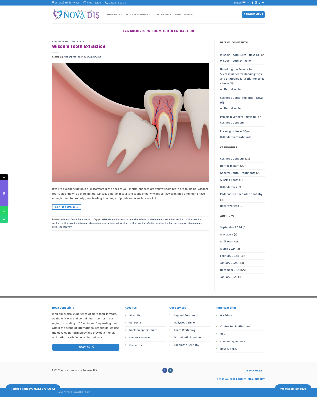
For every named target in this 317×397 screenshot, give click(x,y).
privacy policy (228, 349)
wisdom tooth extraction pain (171, 223)
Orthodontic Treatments (235, 137)
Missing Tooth (229, 180)
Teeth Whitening (184, 330)
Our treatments (137, 14)
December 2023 (230, 270)
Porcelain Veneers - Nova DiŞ (238, 117)
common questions (232, 341)
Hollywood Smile (184, 322)
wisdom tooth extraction (188, 219)
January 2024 (229, 263)
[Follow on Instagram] (256, 2)
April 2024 (227, 241)
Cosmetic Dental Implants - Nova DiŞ (241, 100)
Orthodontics (228, 187)
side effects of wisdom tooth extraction (154, 219)
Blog (177, 14)
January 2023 (228, 277)
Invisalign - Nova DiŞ (233, 131)
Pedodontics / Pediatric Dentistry (241, 194)
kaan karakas (94, 57)
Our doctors (162, 14)
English (238, 3)
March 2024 (228, 248)
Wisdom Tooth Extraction (78, 46)
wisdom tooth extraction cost (104, 223)
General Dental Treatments (68, 41)
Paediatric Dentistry (186, 345)
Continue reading (66, 207)
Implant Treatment (186, 315)
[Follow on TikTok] (259, 2)
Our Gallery (226, 315)
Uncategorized (229, 206)
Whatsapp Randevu (293, 388)
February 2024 (229, 256)
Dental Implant (233, 89)
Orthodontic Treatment (189, 337)
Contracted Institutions (235, 326)
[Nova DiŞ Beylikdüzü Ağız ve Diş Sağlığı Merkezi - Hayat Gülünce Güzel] (76, 14)
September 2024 (231, 227)
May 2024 (226, 234)
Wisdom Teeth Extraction (236, 60)
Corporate (113, 14)
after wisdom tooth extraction (117, 219)
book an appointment (143, 330)
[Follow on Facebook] (253, 2)
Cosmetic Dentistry (232, 122)
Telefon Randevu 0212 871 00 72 (33, 388)
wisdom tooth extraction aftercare (70, 223)
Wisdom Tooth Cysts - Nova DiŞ (240, 55)
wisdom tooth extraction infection (137, 223)
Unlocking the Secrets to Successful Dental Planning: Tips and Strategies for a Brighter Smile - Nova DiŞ (242, 76)
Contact (189, 14)
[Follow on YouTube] (263, 2)
